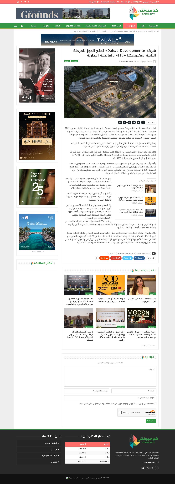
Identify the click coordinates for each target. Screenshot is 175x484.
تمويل (46, 26)
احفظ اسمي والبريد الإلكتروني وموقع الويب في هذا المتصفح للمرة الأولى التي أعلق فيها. (116, 403)
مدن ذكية (116, 26)
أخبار (143, 26)
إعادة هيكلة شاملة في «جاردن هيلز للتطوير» (130, 187)
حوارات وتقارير (73, 26)
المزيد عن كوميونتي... (151, 462)
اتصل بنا (92, 2)
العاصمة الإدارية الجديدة (144, 253)
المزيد (34, 26)
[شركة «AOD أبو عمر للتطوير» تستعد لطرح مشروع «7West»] (150, 201)
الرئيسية (153, 26)
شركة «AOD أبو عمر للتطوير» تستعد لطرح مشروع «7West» (130, 199)
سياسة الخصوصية (108, 2)
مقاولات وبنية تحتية (96, 26)
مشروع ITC (111, 253)
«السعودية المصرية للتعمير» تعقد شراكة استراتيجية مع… (131, 211)
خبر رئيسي (74, 61)
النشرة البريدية (51, 443)
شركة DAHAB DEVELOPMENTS (126, 253)
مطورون (131, 26)
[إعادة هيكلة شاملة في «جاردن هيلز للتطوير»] (150, 188)
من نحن (124, 2)
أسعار (57, 26)
